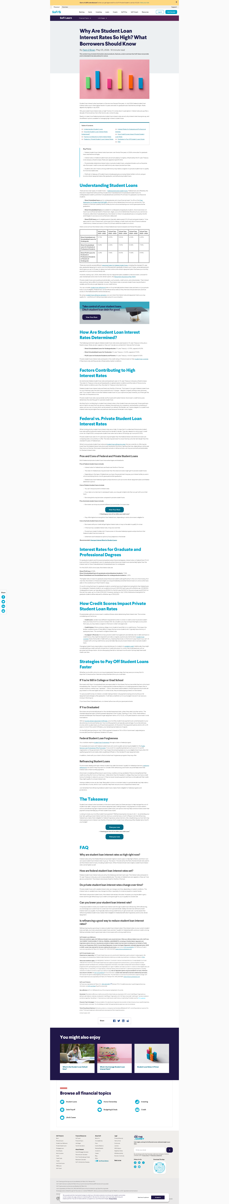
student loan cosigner (141, 359)
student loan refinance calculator (96, 295)
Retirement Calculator (81, 1159)
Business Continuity (119, 1155)
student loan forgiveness (101, 742)
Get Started (171, 12)
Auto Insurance (59, 1153)
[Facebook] (114, 1020)
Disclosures (117, 1143)
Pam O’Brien (89, 50)
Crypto (58, 1160)
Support (174, 7)
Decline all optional (143, 1197)
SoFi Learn (78, 1138)
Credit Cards (59, 1158)
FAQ (119, 142)
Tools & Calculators (80, 1145)
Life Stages (78, 1143)
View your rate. (144, 2)
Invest (57, 1155)
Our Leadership (99, 1140)
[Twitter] (118, 1020)
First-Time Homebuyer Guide (83, 1157)
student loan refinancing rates (116, 444)
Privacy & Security (118, 1138)
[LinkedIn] (123, 1020)
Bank (57, 1138)
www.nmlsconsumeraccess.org (123, 949)
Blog (96, 1155)
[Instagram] (135, 1167)
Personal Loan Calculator (81, 1154)
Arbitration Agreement (156, 1155)
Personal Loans (59, 1140)
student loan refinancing (98, 287)
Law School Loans (60, 1163)
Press (96, 1143)
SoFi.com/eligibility (129, 947)
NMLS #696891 (106, 984)
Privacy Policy (145, 1155)
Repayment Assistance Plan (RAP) (125, 277)
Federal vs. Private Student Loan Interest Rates (98, 139)
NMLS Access (117, 1148)
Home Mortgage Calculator (82, 1152)
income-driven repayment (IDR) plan (96, 721)
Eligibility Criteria (118, 1150)
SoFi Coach (59, 1168)
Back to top (117, 1160)
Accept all (158, 1197)
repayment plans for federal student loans (115, 265)
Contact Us (97, 1150)
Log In (160, 12)
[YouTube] (139, 1167)
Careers (97, 1153)
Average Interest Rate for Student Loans (103, 540)
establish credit (129, 646)
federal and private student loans (117, 191)
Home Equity (59, 1150)
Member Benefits (99, 1148)
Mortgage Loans (60, 1148)
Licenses (116, 1145)
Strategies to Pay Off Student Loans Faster (131, 139)
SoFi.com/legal (92, 986)
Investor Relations (99, 1145)
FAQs (143, 957)
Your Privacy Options (103, 1160)
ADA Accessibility (118, 1153)
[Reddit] (127, 1020)
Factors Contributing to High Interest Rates (97, 137)
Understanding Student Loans (93, 129)
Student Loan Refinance (61, 1143)
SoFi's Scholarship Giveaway (82, 1162)
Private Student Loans (61, 1145)
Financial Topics (79, 1140)
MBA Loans (59, 1165)
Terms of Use (117, 1140)
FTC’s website (141, 998)
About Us (97, 1138)
